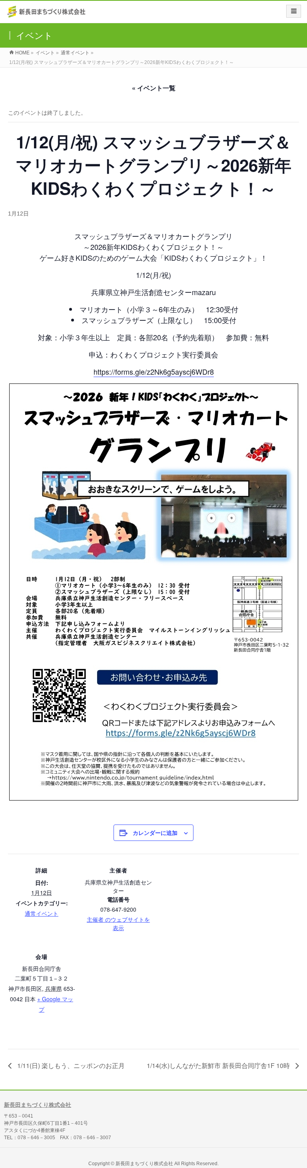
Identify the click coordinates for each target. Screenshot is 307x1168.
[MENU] (293, 11)
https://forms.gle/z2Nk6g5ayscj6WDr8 (154, 371)
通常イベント (41, 913)
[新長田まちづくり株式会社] (47, 14)
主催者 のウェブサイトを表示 (118, 923)
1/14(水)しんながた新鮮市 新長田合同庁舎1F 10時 (219, 1065)
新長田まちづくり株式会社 (37, 1105)
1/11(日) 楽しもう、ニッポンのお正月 (70, 1065)
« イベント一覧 (153, 87)
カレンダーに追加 (155, 833)
